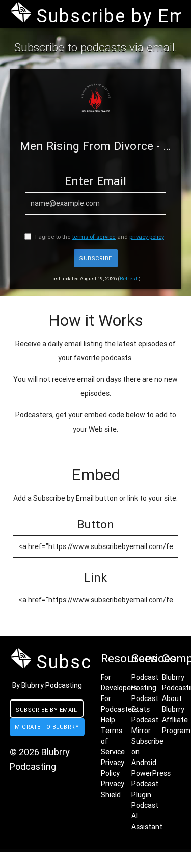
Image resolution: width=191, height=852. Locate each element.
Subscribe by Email (46, 709)
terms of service (94, 236)
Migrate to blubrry (47, 727)
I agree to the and (99, 236)
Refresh (129, 278)
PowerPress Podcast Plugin (151, 784)
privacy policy (146, 236)
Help (108, 719)
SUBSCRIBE (95, 258)
